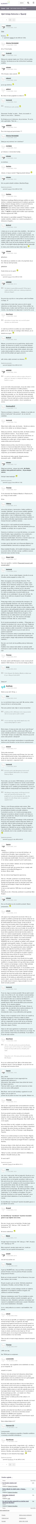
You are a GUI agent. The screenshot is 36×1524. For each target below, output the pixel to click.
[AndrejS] (3, 54)
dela (7, 1170)
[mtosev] (3, 26)
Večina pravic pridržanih (25, 1515)
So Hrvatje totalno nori (9, 1483)
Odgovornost (5, 1518)
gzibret (8, 89)
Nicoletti (4, 1496)
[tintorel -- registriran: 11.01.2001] (3, 748)
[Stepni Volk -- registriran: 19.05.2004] (3, 558)
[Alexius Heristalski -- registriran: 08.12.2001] (3, 44)
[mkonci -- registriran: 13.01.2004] (3, 79)
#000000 (8, 125)
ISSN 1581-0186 (23, 1521)
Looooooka (10, 1359)
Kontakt (4, 1521)
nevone (4, 1484)
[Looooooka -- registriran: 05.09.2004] (3, 1360)
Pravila (3, 1515)
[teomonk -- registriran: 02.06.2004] (3, 101)
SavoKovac (10, 1440)
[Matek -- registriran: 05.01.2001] (3, 1237)
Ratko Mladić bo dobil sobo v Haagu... (14, 1489)
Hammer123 (10, 1426)
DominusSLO (10, 406)
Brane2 (8, 1208)
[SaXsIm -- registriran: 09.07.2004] (3, 167)
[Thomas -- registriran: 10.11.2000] (3, 489)
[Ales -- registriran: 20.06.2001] (3, 697)
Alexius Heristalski (12, 43)
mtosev (8, 26)
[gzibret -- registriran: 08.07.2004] (3, 90)
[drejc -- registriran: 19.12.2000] (3, 668)
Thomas (8, 488)
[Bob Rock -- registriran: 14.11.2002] (3, 315)
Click (2, 31)
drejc (7, 667)
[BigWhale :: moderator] (3, 687)
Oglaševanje (22, 1518)
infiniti (8, 911)
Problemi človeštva (12, 1486)
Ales (7, 696)
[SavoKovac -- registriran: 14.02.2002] (3, 1440)
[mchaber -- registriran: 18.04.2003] (3, 147)
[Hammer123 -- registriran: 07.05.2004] (3, 1426)
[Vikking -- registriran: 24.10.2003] (3, 505)
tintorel (8, 747)
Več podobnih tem (4, 1510)
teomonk (9, 100)
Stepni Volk (10, 557)
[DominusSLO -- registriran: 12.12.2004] (3, 407)
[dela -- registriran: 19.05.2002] (3, 1170)
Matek (8, 1236)
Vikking (8, 504)
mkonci (8, 78)
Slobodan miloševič (8, 1495)
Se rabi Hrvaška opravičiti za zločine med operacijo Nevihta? (15, 1502)
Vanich (8, 844)
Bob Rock (9, 314)
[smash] (3, 1255)
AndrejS (9, 53)
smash (8, 1254)
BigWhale (9, 686)
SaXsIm (8, 166)
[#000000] (3, 126)
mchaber (9, 146)
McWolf (8, 225)
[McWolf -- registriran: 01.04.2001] (3, 226)
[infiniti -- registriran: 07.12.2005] (3, 912)
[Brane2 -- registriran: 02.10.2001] (3, 1209)
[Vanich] (3, 845)
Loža (8, 1498)
